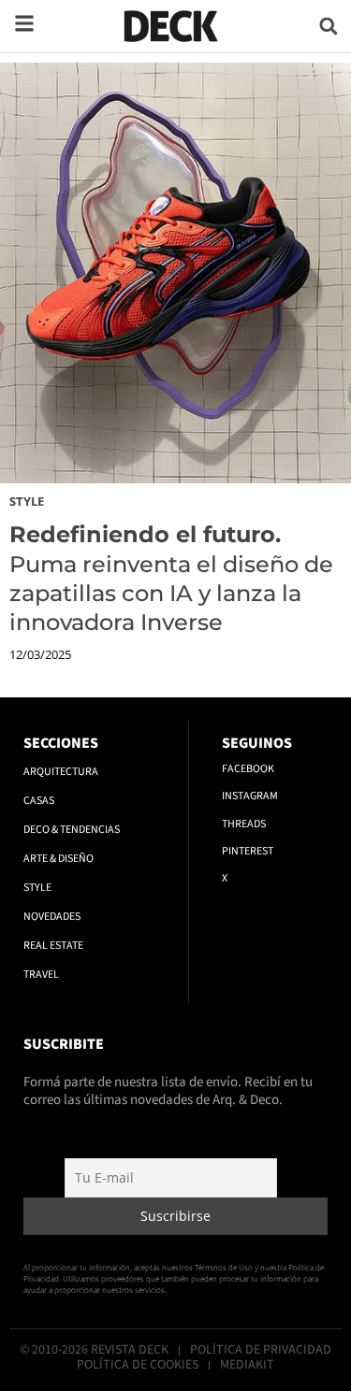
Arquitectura (60, 772)
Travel (41, 974)
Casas (38, 801)
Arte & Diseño (58, 859)
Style (26, 501)
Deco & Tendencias (71, 830)
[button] (328, 25)
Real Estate (53, 946)
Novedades (51, 917)
